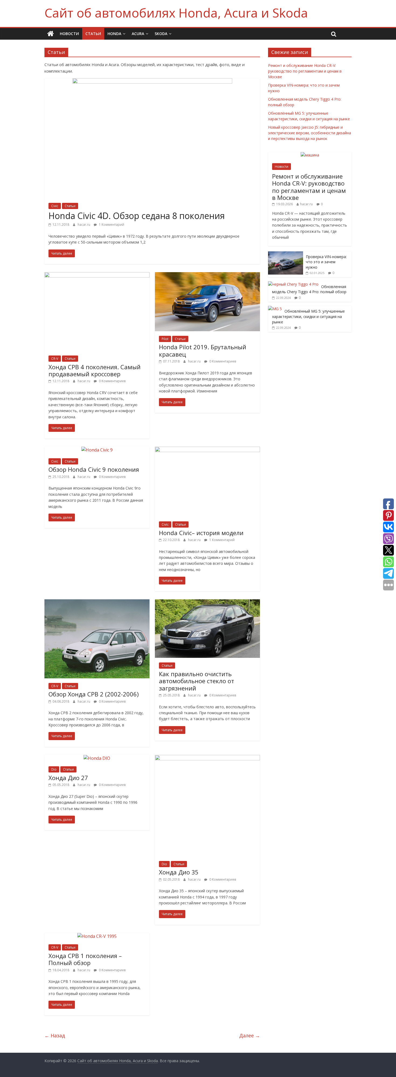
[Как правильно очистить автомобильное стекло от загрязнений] (207, 603)
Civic (54, 206)
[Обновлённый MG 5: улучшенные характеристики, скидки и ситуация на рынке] (275, 308)
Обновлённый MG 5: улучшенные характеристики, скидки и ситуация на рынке (308, 316)
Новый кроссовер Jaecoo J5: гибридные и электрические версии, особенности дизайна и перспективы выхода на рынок (309, 133)
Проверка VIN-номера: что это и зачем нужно (326, 262)
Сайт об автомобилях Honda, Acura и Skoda (176, 12)
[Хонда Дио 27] (97, 758)
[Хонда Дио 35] (207, 758)
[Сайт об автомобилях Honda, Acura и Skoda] (50, 33)
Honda (114, 33)
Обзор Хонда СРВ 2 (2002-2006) (93, 694)
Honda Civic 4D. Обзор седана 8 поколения (136, 215)
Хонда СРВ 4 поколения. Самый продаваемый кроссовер (94, 370)
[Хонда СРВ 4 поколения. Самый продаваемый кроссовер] (97, 275)
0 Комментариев (112, 381)
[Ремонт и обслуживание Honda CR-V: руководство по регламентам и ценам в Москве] (310, 155)
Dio (54, 769)
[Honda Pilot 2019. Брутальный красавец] (207, 275)
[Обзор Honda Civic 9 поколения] (97, 450)
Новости (69, 33)
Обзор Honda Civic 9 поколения (93, 469)
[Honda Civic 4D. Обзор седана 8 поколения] (152, 81)
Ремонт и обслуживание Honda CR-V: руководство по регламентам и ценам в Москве (305, 71)
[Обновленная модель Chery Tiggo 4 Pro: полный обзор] (293, 284)
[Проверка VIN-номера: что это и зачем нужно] (285, 254)
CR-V (54, 358)
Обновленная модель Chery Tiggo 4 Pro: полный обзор (309, 289)
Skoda (161, 33)
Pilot (165, 339)
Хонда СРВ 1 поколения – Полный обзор (85, 959)
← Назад (54, 1035)
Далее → (249, 1035)
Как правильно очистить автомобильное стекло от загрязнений (196, 681)
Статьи (93, 33)
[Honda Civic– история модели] (207, 450)
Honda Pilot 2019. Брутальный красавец (202, 350)
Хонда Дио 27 (68, 778)
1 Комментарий (111, 224)
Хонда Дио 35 (179, 872)
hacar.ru (84, 224)
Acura (138, 33)
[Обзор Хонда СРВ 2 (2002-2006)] (97, 603)
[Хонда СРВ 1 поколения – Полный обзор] (97, 936)
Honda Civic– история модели (201, 533)
